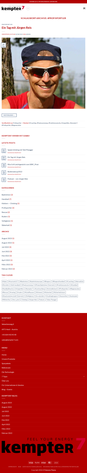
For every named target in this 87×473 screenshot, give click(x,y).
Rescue (4, 212)
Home (4, 355)
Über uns (5, 381)
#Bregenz (47, 281)
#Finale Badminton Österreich (45, 285)
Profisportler (7, 24)
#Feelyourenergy (42, 123)
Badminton (6, 195)
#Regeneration (16, 125)
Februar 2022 (7, 269)
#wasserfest (64, 296)
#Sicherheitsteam (59, 292)
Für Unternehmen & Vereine (13, 385)
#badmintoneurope (36, 281)
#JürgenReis (65, 123)
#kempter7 (73, 123)
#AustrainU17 (13, 281)
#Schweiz (39, 292)
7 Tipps (4, 376)
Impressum (12, 466)
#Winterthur (6, 300)
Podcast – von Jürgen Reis (18, 179)
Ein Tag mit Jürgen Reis (16, 27)
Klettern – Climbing (9, 203)
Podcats (41, 300)
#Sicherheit (48, 292)
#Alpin (4, 281)
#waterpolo (73, 296)
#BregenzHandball (59, 281)
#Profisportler (6, 125)
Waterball (5, 225)
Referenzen (6, 368)
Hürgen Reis (33, 300)
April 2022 (6, 260)
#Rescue (5, 292)
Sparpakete (6, 363)
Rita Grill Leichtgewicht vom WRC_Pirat (23, 164)
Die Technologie (8, 372)
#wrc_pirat (16, 300)
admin (28, 34)
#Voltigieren (30, 296)
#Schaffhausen (29, 292)
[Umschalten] (84, 376)
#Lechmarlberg (40, 289)
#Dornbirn (5, 285)
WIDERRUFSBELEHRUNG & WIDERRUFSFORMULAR (61, 466)
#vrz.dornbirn (40, 296)
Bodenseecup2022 (15, 171)
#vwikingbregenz (52, 296)
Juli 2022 (5, 247)
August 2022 (7, 243)
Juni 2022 (5, 251)
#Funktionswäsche (55, 123)
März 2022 (6, 264)
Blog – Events (7, 389)
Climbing (24, 300)
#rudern (20, 292)
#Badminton (24, 281)
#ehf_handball (15, 285)
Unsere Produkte (8, 359)
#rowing (12, 292)
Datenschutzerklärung (32, 466)
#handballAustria (7, 289)
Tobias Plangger (51, 300)
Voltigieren (6, 221)
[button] (28, 8)
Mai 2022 (5, 256)
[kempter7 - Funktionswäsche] (13, 8)
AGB (19, 466)
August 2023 (7, 238)
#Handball (74, 285)
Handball (5, 199)
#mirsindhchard (52, 289)
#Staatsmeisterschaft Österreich (13, 296)
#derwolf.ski (79, 281)
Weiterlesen (9, 115)
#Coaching (32, 123)
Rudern (4, 216)
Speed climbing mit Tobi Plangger (20, 150)
